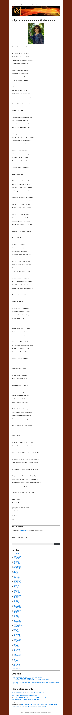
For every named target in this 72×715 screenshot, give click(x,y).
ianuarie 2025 (17, 565)
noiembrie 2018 (17, 653)
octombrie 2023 (17, 582)
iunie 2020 (16, 629)
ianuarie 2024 (17, 579)
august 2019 (16, 641)
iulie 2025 (16, 560)
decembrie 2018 (17, 651)
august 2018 (16, 656)
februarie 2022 (17, 604)
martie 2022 (16, 602)
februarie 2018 (17, 664)
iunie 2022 (16, 599)
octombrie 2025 (17, 556)
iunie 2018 (16, 659)
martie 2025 (16, 562)
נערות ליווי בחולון (15, 695)
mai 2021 (16, 615)
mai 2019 (16, 645)
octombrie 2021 (17, 609)
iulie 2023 (16, 586)
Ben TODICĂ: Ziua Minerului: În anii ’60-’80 (23, 678)
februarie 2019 (17, 649)
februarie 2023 (17, 592)
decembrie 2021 (17, 606)
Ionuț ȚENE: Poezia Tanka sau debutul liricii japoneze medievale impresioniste (34, 702)
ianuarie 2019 (17, 650)
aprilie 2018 (16, 661)
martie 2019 (16, 648)
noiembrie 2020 (17, 623)
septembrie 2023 (18, 584)
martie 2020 (16, 633)
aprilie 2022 (16, 601)
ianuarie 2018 (17, 665)
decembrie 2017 (17, 667)
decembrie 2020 (17, 621)
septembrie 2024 (18, 570)
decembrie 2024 (17, 566)
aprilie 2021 (16, 616)
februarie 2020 (17, 634)
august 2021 (16, 611)
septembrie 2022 (18, 595)
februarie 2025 (17, 563)
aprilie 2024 (16, 575)
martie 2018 (16, 663)
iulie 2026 (16, 555)
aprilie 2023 (16, 590)
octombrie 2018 (17, 654)
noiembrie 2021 (17, 607)
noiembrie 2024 (17, 567)
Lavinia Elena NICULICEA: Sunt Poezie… (35, 692)
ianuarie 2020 (17, 635)
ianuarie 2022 (17, 605)
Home (15, 4)
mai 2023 (16, 589)
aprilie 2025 (16, 561)
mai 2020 (16, 630)
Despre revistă (25, 4)
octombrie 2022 (17, 594)
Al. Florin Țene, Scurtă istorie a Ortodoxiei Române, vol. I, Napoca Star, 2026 (31, 679)
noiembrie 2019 (17, 638)
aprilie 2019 (16, 646)
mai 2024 (16, 573)
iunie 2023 (16, 587)
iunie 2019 (16, 644)
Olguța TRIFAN (19, 510)
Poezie (18, 508)
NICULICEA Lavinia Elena (18, 692)
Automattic (48, 712)
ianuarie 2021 (17, 620)
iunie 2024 (16, 572)
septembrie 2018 (17, 655)
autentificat (22, 530)
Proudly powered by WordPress (28, 712)
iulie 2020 (16, 628)
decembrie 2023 (17, 580)
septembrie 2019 (17, 640)
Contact (34, 4)
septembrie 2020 (18, 625)
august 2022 (16, 596)
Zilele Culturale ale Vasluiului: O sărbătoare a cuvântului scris (28, 677)
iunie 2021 (16, 614)
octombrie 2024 (17, 568)
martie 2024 (16, 576)
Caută (13, 542)
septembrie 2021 (17, 610)
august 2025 (16, 558)
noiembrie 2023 (17, 581)
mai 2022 (16, 600)
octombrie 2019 (17, 639)
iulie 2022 (16, 597)
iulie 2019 (16, 643)
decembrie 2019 (17, 636)
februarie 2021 (17, 619)
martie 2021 (16, 617)
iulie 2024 (16, 571)
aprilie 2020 (16, 631)
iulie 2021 (16, 612)
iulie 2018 (16, 658)
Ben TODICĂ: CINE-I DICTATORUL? (22, 681)
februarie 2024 (17, 577)
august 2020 (16, 626)
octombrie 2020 (17, 624)
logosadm (26, 507)
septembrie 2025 (17, 557)
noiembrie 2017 (17, 668)
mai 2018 (16, 660)
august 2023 (16, 585)
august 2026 (16, 553)
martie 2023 (16, 591)
